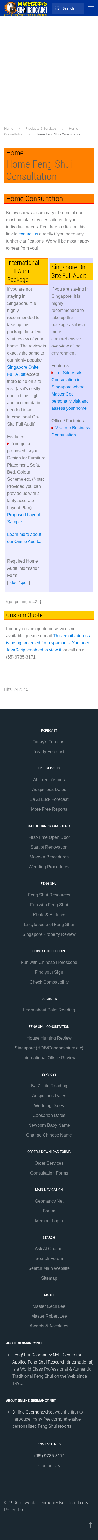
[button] (91, 8)
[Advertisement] (49, 74)
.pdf (24, 582)
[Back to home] (26, 8)
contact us (28, 234)
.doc (13, 582)
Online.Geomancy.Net (33, 1412)
